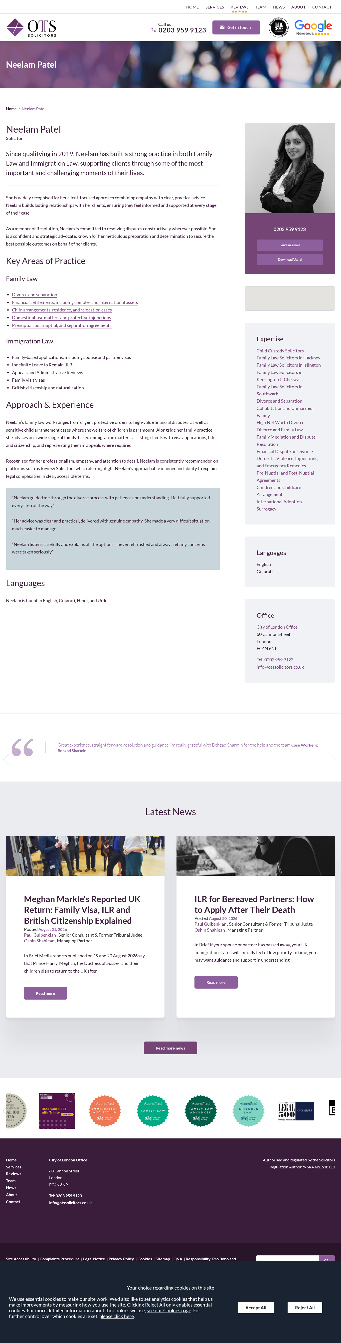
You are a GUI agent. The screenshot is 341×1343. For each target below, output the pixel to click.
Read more (45, 993)
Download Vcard (290, 260)
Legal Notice (94, 1258)
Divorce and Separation (279, 401)
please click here (116, 1316)
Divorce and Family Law (280, 429)
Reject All (305, 1307)
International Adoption (279, 501)
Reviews (239, 6)
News (279, 6)
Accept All (255, 1307)
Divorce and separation (34, 294)
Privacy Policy (121, 1258)
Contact (322, 6)
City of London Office (277, 627)
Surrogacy (266, 509)
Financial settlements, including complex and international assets (75, 302)
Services (214, 6)
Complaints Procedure (60, 1258)
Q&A (177, 1258)
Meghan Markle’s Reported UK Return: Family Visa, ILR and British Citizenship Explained (82, 910)
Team (261, 6)
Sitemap (163, 1258)
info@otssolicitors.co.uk (280, 667)
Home (192, 6)
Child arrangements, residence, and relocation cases (62, 309)
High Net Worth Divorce (280, 422)
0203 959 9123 (290, 229)
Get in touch (239, 27)
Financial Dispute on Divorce (285, 451)
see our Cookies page (169, 1310)
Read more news (170, 1048)
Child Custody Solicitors (280, 350)
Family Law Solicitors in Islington (289, 365)
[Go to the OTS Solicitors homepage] (31, 27)
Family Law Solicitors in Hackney (288, 357)
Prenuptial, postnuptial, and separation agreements (62, 325)
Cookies (145, 1258)
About (298, 6)
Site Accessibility (21, 1258)
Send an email (290, 245)
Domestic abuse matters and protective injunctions (61, 317)
